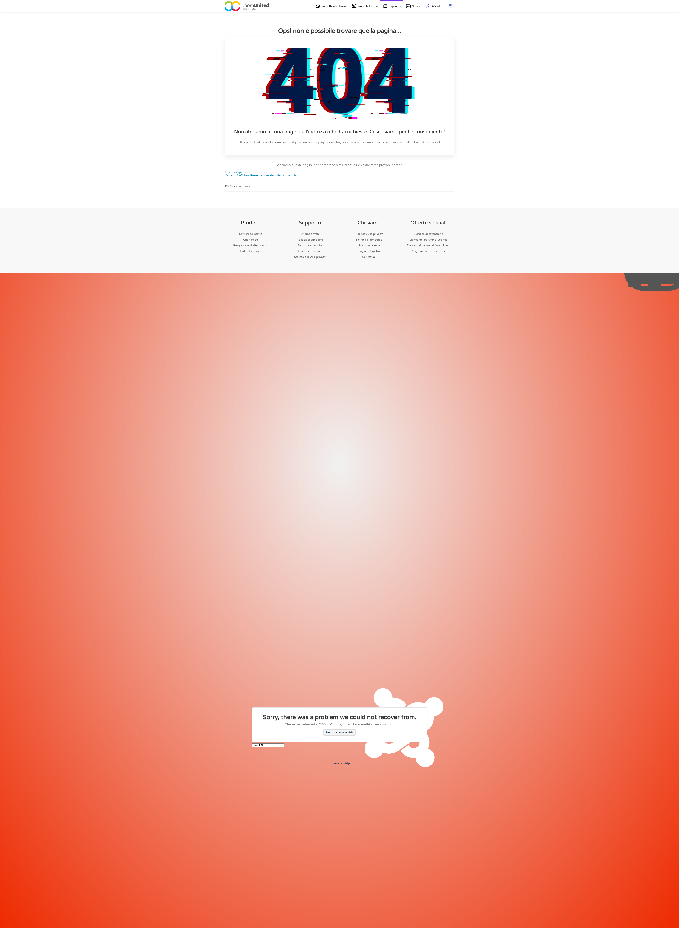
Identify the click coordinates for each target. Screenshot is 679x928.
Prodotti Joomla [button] (367, 6)
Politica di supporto (310, 240)
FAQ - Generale (250, 251)
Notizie (416, 6)
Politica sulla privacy (369, 234)
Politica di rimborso (369, 240)
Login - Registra (369, 251)
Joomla (334, 763)
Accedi (436, 6)
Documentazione (309, 251)
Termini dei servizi (251, 234)
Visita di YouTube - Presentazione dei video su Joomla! (261, 175)
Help (347, 763)
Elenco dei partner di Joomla (428, 240)
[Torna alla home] (247, 6)
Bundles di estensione (428, 234)
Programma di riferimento (250, 245)
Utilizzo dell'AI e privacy (310, 257)
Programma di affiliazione (428, 251)
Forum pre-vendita (310, 245)
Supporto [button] (395, 6)
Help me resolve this (339, 732)
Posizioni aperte (235, 172)
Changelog (250, 240)
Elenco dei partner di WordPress (428, 245)
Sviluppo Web (310, 234)
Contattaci (369, 257)
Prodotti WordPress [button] (333, 6)
